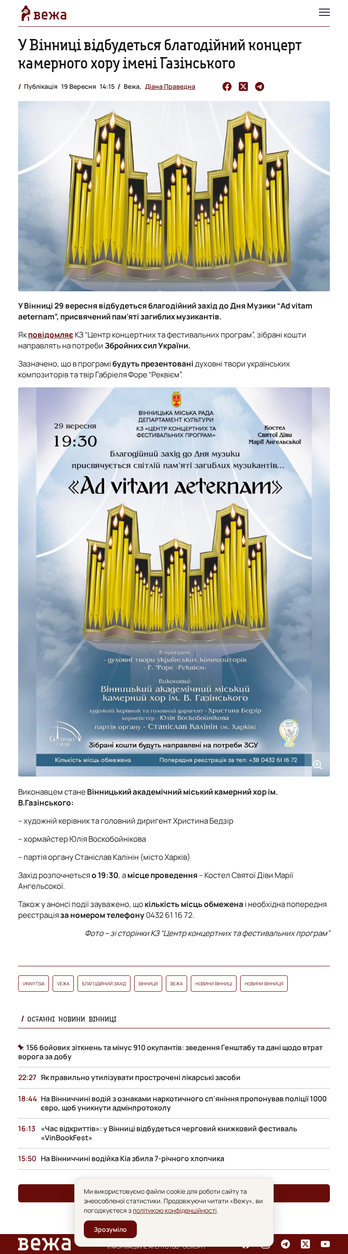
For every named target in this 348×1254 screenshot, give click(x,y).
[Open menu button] (324, 13)
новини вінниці (213, 983)
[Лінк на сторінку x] (305, 1244)
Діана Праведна (170, 86)
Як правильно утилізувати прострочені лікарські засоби (141, 1077)
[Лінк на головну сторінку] (44, 13)
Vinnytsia (33, 983)
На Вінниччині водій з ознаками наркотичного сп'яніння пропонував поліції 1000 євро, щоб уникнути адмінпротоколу (184, 1103)
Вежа (176, 983)
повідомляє (50, 334)
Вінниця (148, 983)
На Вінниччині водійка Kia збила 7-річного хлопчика (132, 1158)
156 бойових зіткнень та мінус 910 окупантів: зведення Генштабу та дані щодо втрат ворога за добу (170, 1052)
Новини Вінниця (264, 983)
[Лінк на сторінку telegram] (285, 1244)
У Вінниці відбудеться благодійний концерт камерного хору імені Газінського (159, 53)
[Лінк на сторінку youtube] (325, 1244)
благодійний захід (104, 983)
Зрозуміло (110, 1229)
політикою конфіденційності (175, 1210)
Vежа (63, 983)
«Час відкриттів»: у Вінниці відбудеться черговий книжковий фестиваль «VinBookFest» (169, 1133)
